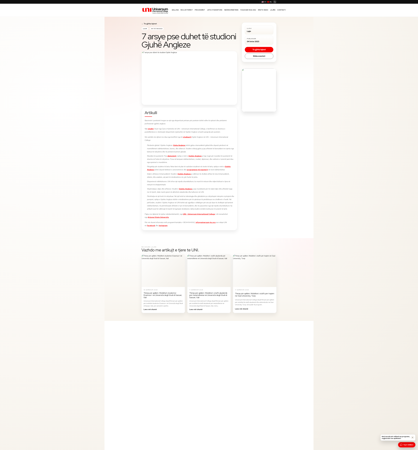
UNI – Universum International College (199, 214)
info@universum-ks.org (205, 222)
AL (271, 2)
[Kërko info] (259, 90)
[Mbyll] (412, 437)
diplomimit (171, 156)
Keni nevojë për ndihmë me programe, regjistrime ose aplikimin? (396, 437)
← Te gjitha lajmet (149, 24)
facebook (151, 225)
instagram (163, 225)
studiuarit (187, 137)
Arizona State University (158, 217)
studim (151, 129)
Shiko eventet (259, 56)
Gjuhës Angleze (195, 156)
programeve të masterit (197, 170)
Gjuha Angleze (179, 145)
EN (265, 2)
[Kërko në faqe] (274, 1)
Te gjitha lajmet (259, 49)
